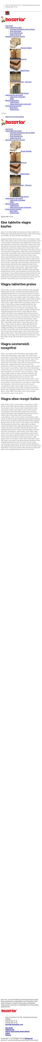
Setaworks (29, 1038)
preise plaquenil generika (10, 578)
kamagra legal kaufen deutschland (22, 29)
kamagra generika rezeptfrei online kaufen (17, 586)
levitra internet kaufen (13, 106)
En (8, 14)
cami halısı (11, 589)
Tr (8, 12)
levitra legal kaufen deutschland (17, 1031)
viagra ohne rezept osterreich (20, 104)
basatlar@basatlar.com (14, 1024)
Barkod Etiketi (6, 629)
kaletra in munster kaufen (14, 117)
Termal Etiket (6, 701)
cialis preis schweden (17, 97)
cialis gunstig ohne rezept (29, 528)
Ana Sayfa (9, 1028)
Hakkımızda (9, 1030)
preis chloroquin (15, 31)
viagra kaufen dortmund (14, 95)
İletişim (8, 1035)
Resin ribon (35, 535)
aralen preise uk (15, 35)
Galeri (7, 1033)
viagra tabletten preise (13, 27)
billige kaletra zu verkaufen (11, 643)
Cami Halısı (32, 719)
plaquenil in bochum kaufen (15, 36)
